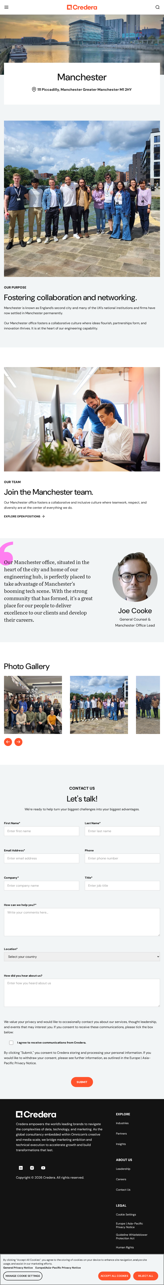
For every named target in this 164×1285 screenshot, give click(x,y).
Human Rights (125, 1247)
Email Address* (14, 850)
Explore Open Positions (22, 516)
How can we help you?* (20, 905)
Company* (11, 877)
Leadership (123, 1169)
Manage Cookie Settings (23, 1276)
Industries (122, 1123)
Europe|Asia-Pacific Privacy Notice (58, 1267)
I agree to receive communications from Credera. (51, 1042)
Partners (121, 1133)
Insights (121, 1144)
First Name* (12, 823)
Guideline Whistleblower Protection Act (131, 1236)
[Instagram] (32, 1168)
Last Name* (93, 823)
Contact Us (123, 1189)
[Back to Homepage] (82, 7)
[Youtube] (43, 1168)
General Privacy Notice (18, 1267)
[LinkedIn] (21, 1168)
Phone (89, 850)
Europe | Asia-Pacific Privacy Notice (129, 1225)
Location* (11, 949)
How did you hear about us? (23, 975)
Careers (121, 1179)
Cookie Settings (126, 1214)
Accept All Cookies (114, 1276)
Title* (88, 877)
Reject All (145, 1276)
